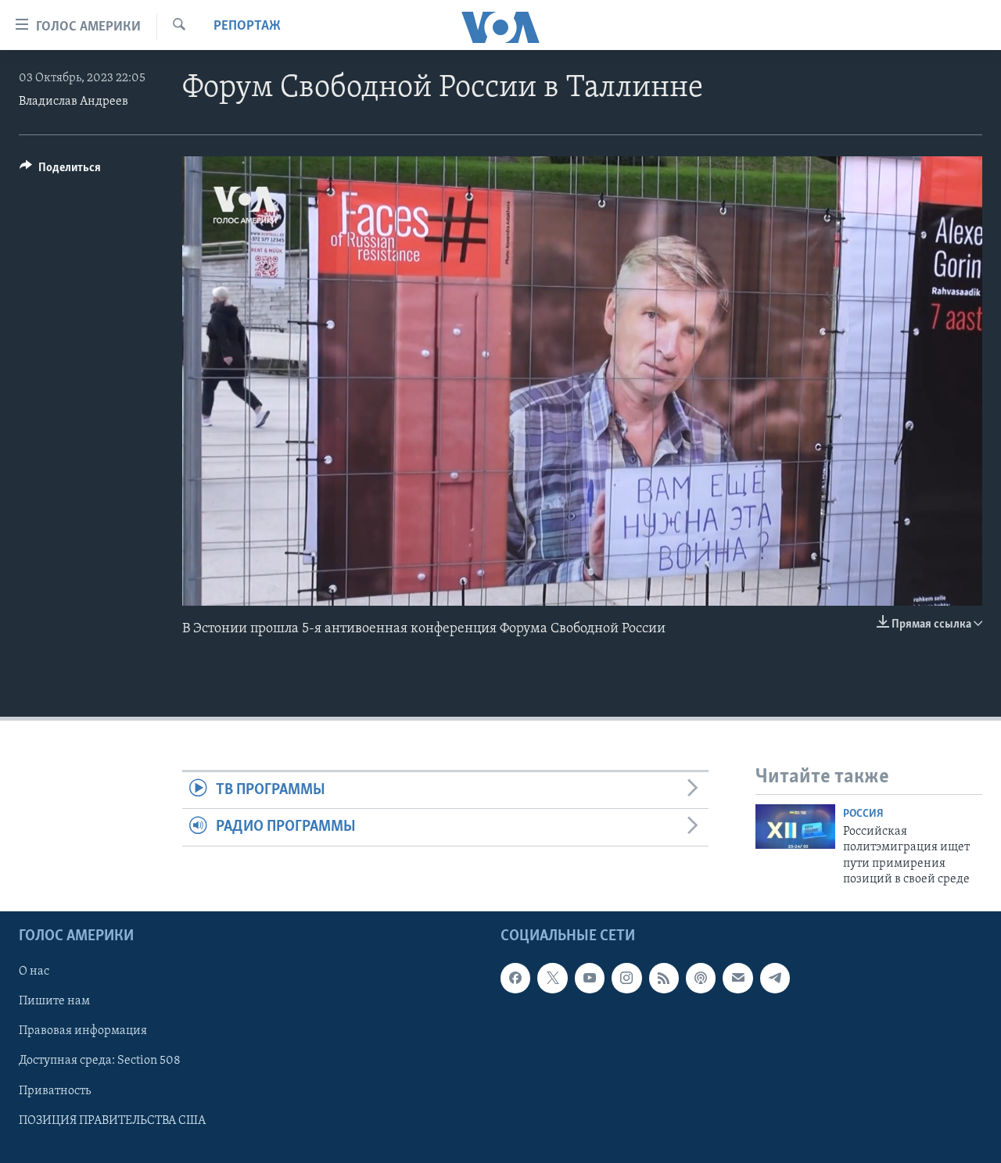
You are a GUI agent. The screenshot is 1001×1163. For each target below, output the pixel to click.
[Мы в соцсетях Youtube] (590, 978)
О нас (34, 971)
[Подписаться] (737, 978)
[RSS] (664, 978)
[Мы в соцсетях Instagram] (626, 978)
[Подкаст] (701, 978)
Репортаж (247, 27)
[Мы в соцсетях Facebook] (515, 978)
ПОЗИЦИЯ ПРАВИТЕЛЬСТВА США (112, 1120)
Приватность (55, 1090)
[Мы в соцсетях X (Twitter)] (552, 978)
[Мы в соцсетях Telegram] (775, 978)
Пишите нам (54, 1001)
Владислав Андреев (73, 101)
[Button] (60, 171)
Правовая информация (83, 1031)
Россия (863, 814)
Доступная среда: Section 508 (100, 1060)
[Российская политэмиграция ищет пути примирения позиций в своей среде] (795, 826)
